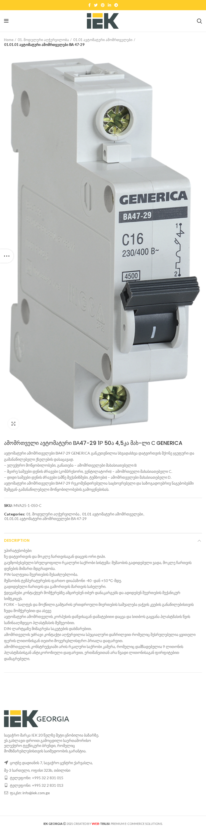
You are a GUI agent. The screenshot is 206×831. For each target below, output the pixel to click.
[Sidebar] (6, 256)
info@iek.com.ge (36, 792)
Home (8, 40)
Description (17, 540)
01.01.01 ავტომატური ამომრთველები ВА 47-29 (44, 44)
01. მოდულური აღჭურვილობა (43, 40)
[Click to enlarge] (13, 423)
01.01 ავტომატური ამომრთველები (103, 40)
